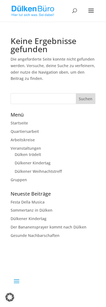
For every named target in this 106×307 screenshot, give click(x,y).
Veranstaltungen (26, 148)
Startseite (19, 123)
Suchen (85, 98)
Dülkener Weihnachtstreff (38, 171)
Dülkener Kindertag (33, 162)
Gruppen (19, 179)
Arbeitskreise (23, 139)
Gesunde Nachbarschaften (35, 235)
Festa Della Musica (28, 202)
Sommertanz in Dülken (31, 210)
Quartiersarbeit (25, 131)
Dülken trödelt (28, 154)
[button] (10, 297)
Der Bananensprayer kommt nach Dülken (48, 227)
